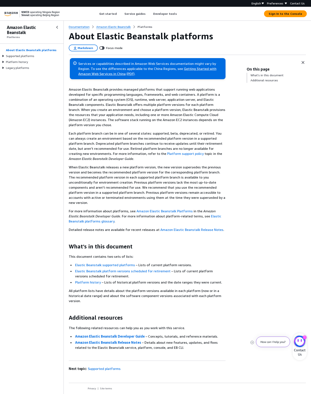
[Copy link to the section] (65, 246)
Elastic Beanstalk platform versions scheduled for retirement (123, 271)
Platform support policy (185, 153)
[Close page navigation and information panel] (303, 62)
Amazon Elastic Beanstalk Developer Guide (110, 336)
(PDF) (131, 74)
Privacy (92, 388)
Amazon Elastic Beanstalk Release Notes (191, 230)
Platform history (88, 282)
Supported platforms (104, 369)
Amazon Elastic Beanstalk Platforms (164, 211)
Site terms (106, 388)
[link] (145, 27)
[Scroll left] (96, 13)
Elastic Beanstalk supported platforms (105, 265)
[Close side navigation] (57, 27)
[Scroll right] (180, 13)
